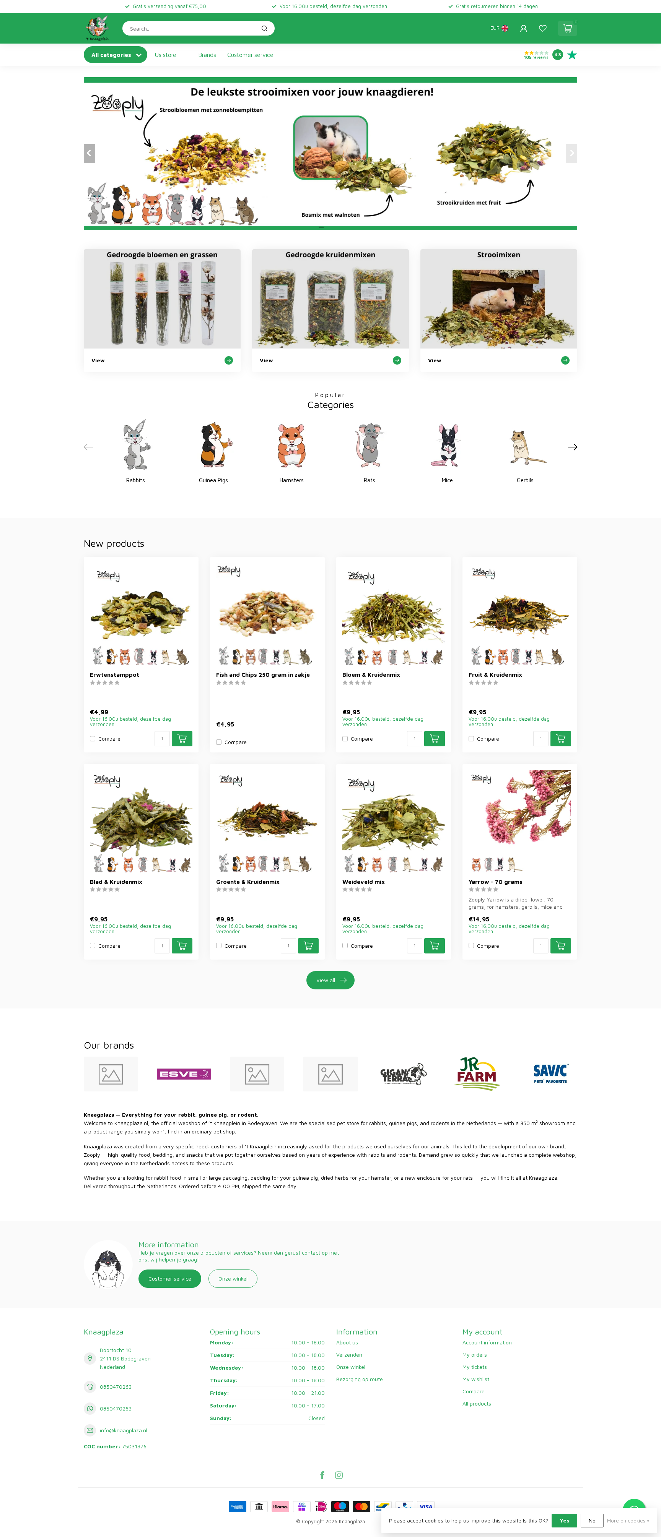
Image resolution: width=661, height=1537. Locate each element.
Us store (165, 54)
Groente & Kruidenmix (248, 881)
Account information (487, 1342)
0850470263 (116, 1386)
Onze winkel (232, 1278)
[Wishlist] (543, 28)
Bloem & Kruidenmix (371, 674)
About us (347, 1342)
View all (325, 980)
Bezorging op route (359, 1379)
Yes (564, 1520)
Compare (109, 738)
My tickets (474, 1367)
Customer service (250, 54)
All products (476, 1403)
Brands (207, 54)
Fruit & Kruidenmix (495, 674)
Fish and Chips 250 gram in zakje (263, 674)
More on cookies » (628, 1521)
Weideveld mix (363, 881)
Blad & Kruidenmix (116, 881)
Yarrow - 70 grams (496, 881)
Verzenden (349, 1354)
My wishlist (475, 1379)
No (592, 1520)
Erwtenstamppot (114, 674)
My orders (474, 1354)
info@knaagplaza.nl (123, 1430)
